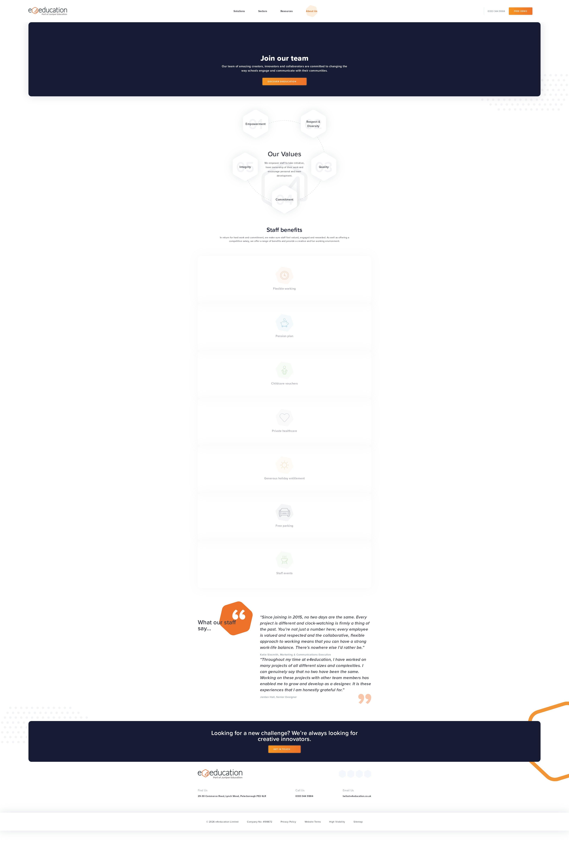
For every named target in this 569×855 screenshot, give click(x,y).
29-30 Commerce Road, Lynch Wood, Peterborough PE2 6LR (232, 796)
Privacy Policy (288, 821)
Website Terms (313, 821)
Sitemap (358, 821)
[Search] (538, 11)
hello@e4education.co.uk (357, 796)
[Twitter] (342, 774)
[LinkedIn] (367, 774)
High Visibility (337, 821)
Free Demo (520, 11)
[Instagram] (359, 774)
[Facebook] (350, 774)
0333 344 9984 (304, 796)
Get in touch (282, 749)
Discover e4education (282, 81)
